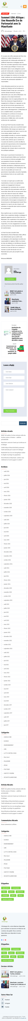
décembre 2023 (8, 588)
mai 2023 (6, 616)
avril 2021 (6, 693)
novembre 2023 (8, 592)
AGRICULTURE (7, 737)
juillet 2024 (7, 572)
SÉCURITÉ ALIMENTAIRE (10, 777)
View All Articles (10, 279)
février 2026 (7, 495)
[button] (25, 6)
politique (5, 895)
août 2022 (6, 652)
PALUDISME (7, 761)
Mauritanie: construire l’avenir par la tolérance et (18, 983)
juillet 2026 (7, 475)
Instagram (7, 1003)
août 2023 (6, 604)
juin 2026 (6, 479)
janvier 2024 (7, 584)
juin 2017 (6, 725)
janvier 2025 (7, 548)
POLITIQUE (7, 769)
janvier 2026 (7, 499)
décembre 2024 (8, 552)
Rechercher (23, 423)
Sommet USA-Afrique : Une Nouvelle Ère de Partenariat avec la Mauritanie (13, 22)
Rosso (20, 895)
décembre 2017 (8, 705)
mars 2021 (6, 697)
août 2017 (6, 717)
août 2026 (6, 471)
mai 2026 (6, 483)
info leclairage (8, 31)
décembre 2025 (8, 503)
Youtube (7, 1007)
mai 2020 (6, 701)
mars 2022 (6, 672)
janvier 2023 (7, 632)
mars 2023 (6, 624)
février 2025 (7, 544)
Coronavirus (16, 888)
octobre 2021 (7, 685)
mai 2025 (6, 531)
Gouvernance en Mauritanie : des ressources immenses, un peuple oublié (11, 349)
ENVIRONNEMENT (9, 745)
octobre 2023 (7, 596)
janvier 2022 (7, 680)
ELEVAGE (6, 741)
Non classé (5, 13)
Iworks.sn (23, 1018)
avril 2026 (6, 487)
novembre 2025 (8, 507)
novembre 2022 (8, 640)
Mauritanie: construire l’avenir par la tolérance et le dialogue (17, 300)
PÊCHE (5, 765)
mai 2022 (6, 664)
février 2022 (7, 676)
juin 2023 (6, 612)
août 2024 (6, 568)
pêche (13, 895)
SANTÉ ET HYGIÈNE (9, 773)
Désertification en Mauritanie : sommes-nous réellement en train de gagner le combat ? (12, 459)
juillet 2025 (7, 523)
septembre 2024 (8, 564)
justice (11, 892)
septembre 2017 (8, 713)
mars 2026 (6, 491)
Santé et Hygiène (7, 899)
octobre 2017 (7, 709)
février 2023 (7, 628)
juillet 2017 (7, 721)
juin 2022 (6, 660)
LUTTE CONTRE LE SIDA (10, 753)
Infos (4, 892)
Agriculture (6, 888)
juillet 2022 (7, 656)
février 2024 (7, 580)
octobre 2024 (7, 560)
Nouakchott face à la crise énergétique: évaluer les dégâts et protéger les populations (13, 453)
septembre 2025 (8, 515)
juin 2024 (6, 576)
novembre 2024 (8, 556)
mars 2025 (6, 540)
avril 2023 (6, 620)
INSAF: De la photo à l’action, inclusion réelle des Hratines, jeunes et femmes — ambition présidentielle (16, 292)
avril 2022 (6, 668)
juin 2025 (6, 527)
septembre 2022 (8, 648)
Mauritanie (20, 892)
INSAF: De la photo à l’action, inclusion (16, 973)
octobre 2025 (7, 511)
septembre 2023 (8, 600)
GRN (5, 749)
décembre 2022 (8, 636)
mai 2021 (6, 689)
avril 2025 (6, 536)
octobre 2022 (7, 644)
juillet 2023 (7, 608)
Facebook (7, 999)
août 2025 (6, 519)
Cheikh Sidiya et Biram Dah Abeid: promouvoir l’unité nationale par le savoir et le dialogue (16, 308)
